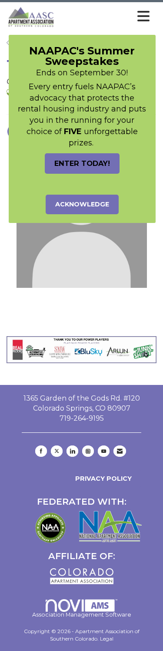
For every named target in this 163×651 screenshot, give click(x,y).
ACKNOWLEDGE (82, 204)
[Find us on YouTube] (104, 451)
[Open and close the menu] (105, 16)
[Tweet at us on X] (57, 451)
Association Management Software (81, 614)
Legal (106, 638)
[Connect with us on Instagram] (88, 451)
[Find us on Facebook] (41, 451)
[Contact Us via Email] (119, 451)
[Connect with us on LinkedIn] (72, 451)
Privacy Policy (102, 478)
